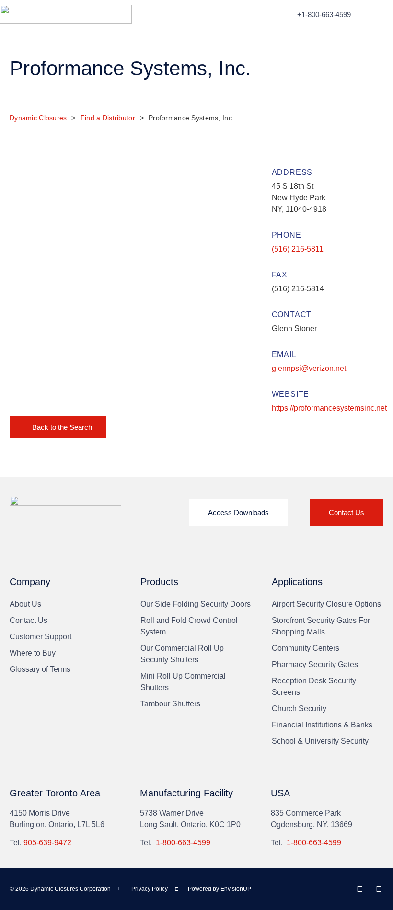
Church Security (299, 708)
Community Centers (305, 648)
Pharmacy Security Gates (315, 664)
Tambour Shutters (170, 704)
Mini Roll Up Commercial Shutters (183, 681)
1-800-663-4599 (183, 843)
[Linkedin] (360, 889)
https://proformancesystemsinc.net (329, 408)
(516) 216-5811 (298, 249)
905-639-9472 (47, 843)
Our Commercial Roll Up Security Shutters (182, 654)
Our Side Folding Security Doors (195, 604)
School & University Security (320, 741)
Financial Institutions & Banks (322, 725)
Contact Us (28, 620)
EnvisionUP (235, 889)
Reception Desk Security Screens (314, 686)
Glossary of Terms (40, 669)
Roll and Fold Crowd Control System (189, 626)
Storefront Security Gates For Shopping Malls (321, 626)
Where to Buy (33, 653)
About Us (25, 604)
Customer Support (40, 637)
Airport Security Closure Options (326, 604)
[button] (376, 15)
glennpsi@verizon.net (309, 368)
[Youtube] (379, 889)
